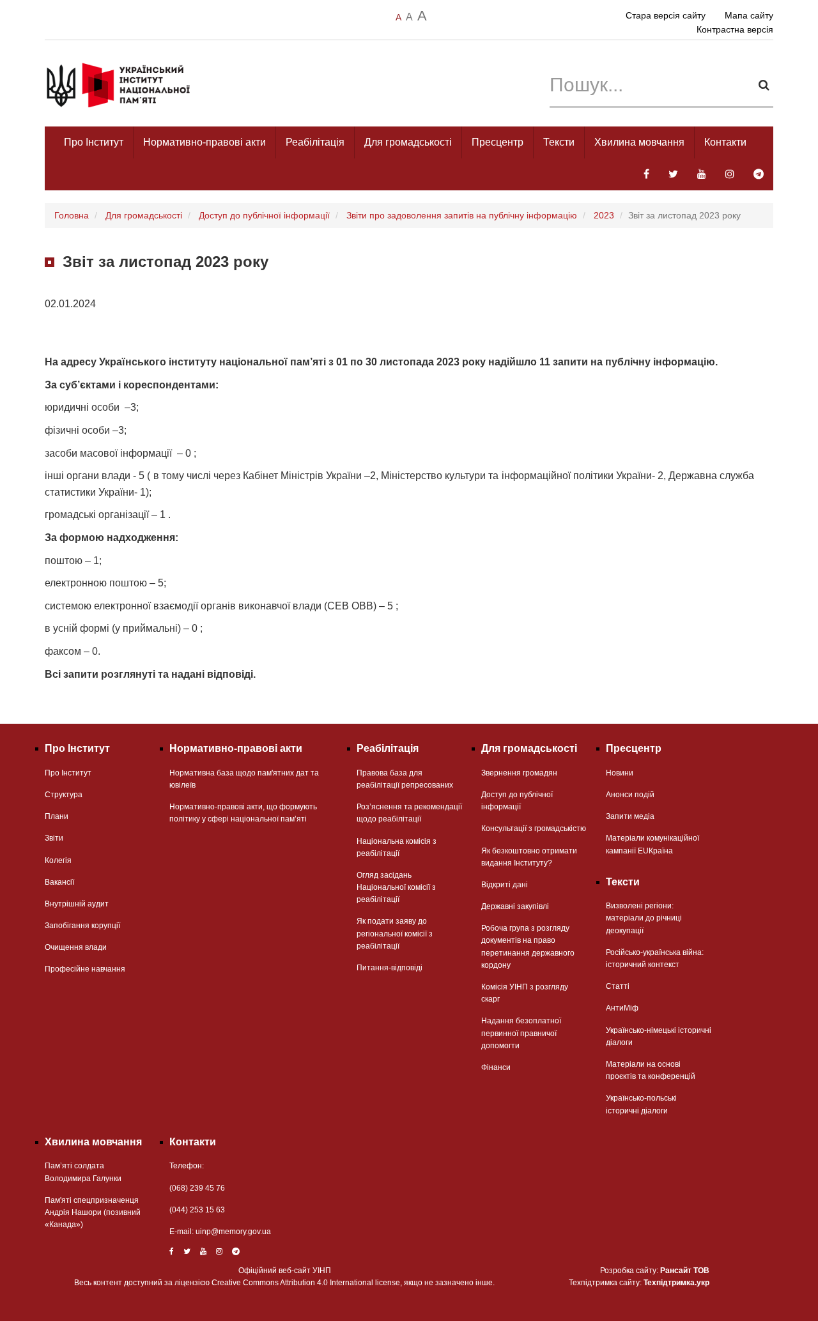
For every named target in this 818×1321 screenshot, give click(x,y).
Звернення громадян (519, 772)
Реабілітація (315, 142)
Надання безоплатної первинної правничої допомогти (521, 1033)
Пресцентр (497, 142)
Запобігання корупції (82, 925)
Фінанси (496, 1067)
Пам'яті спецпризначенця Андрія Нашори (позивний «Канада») (93, 1212)
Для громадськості (408, 142)
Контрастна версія (735, 29)
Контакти (725, 142)
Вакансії (59, 882)
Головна (71, 215)
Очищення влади (76, 947)
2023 (604, 215)
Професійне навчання (85, 969)
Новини (619, 772)
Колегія (58, 860)
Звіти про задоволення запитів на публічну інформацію (461, 215)
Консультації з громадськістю (533, 828)
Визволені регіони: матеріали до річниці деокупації (644, 918)
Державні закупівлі (515, 906)
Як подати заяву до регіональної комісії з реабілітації (395, 933)
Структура (63, 794)
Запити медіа (630, 816)
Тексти (559, 142)
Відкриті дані (504, 884)
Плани (56, 816)
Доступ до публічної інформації (264, 215)
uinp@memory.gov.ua (233, 1231)
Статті (617, 986)
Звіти (54, 838)
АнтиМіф (622, 1008)
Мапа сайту (749, 15)
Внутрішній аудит (77, 903)
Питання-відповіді (389, 967)
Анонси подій (630, 794)
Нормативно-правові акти (204, 142)
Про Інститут (93, 142)
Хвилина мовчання (639, 142)
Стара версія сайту (666, 15)
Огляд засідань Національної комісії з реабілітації (396, 887)
